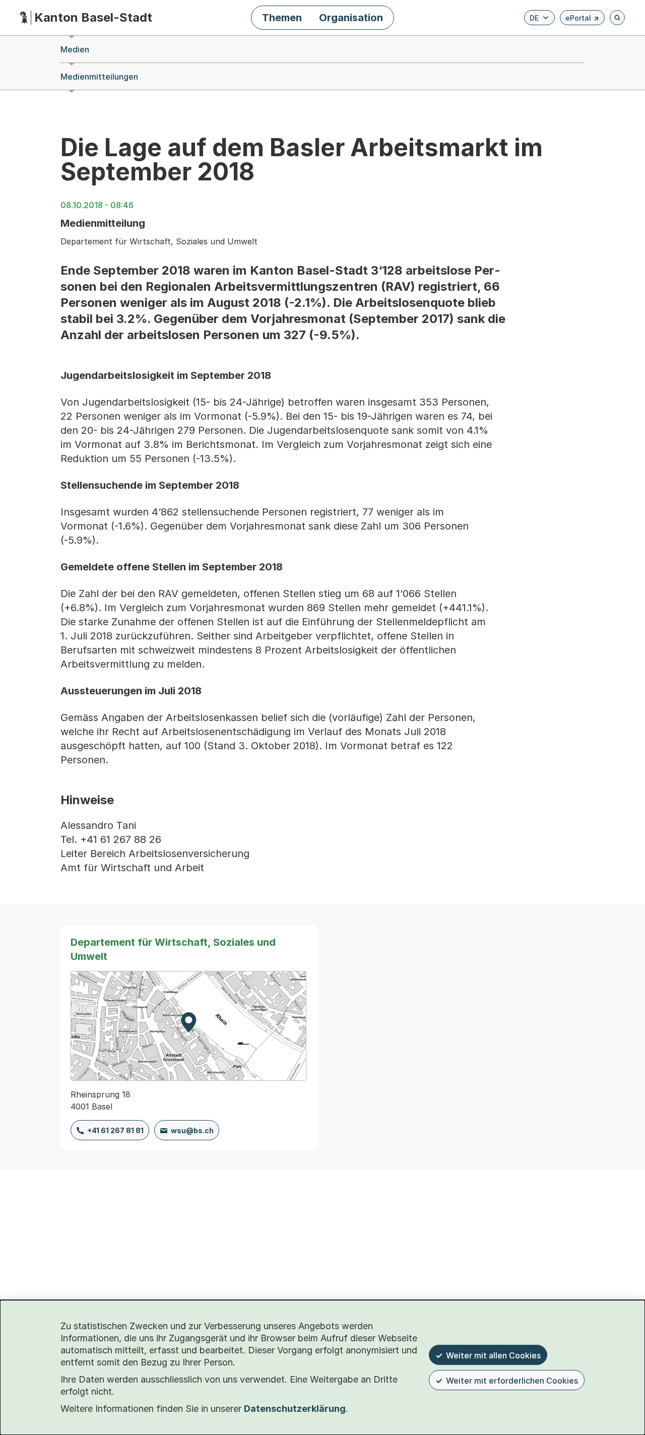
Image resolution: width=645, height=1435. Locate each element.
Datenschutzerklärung (295, 1408)
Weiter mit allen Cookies (493, 1355)
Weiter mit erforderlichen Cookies (512, 1381)
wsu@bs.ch (192, 1130)
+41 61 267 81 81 (115, 1130)
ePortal (582, 19)
